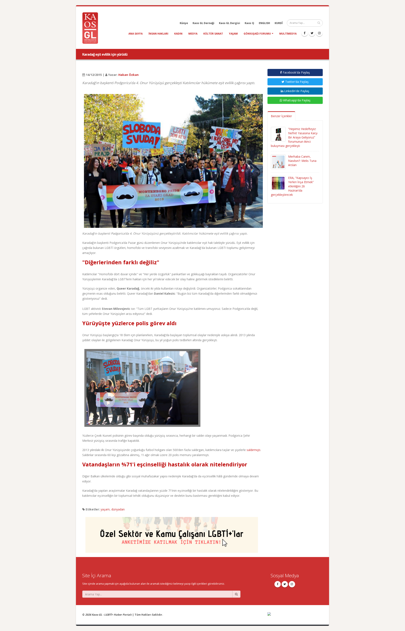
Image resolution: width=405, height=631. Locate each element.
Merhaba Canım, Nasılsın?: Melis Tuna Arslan (302, 160)
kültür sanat (213, 33)
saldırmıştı (253, 450)
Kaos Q (249, 23)
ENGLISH (264, 23)
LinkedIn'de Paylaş (296, 91)
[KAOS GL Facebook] (304, 33)
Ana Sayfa (135, 33)
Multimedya (288, 33)
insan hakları (158, 33)
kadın (178, 33)
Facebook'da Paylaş (296, 72)
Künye (184, 23)
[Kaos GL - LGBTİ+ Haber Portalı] (91, 28)
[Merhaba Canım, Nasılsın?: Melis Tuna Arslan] (278, 162)
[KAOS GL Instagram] (319, 33)
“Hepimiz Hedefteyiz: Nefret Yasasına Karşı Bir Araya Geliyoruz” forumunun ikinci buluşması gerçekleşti (294, 137)
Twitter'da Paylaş (296, 82)
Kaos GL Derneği (203, 23)
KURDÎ (279, 23)
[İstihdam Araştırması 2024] (171, 533)
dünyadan (118, 509)
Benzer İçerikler (281, 116)
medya (192, 33)
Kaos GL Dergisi (229, 23)
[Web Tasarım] (295, 617)
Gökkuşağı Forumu (257, 33)
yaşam (233, 33)
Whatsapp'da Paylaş (296, 100)
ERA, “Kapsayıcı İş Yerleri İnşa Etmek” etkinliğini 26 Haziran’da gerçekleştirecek (292, 186)
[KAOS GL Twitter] (312, 33)
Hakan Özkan (128, 75)
